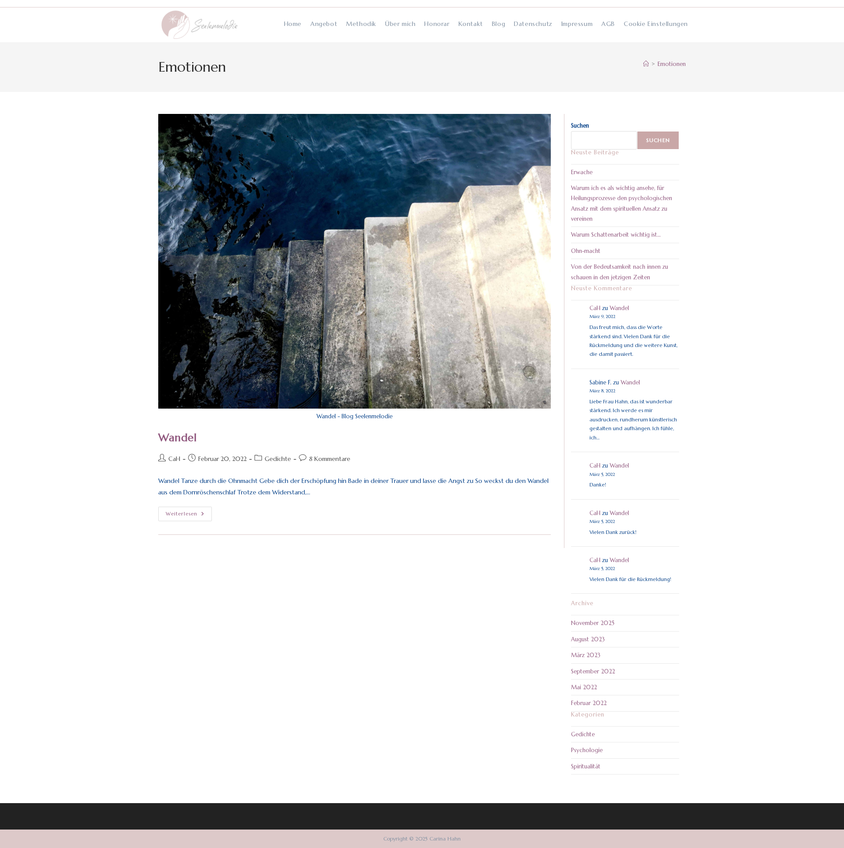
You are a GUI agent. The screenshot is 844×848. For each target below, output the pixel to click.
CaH (174, 459)
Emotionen (672, 64)
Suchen (580, 125)
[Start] (646, 64)
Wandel (177, 437)
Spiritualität (585, 766)
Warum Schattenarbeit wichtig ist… (616, 234)
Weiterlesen (189, 514)
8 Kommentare (329, 459)
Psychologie (587, 750)
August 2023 (588, 639)
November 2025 (593, 623)
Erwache (582, 172)
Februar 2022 (589, 703)
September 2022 (593, 671)
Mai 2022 (584, 687)
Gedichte (278, 459)
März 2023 (585, 655)
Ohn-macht (585, 251)
